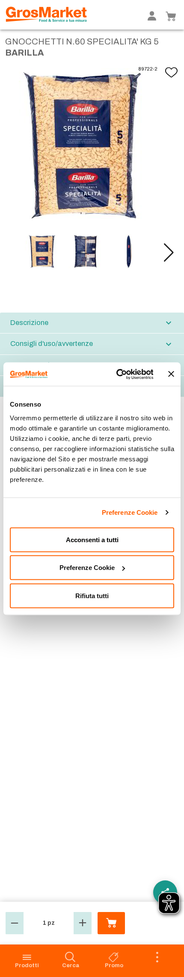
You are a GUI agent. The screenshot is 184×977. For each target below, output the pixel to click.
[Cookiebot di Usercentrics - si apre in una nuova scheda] (116, 374)
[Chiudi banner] (171, 374)
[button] (169, 252)
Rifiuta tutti (92, 595)
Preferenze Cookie (130, 512)
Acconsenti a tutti (92, 539)
